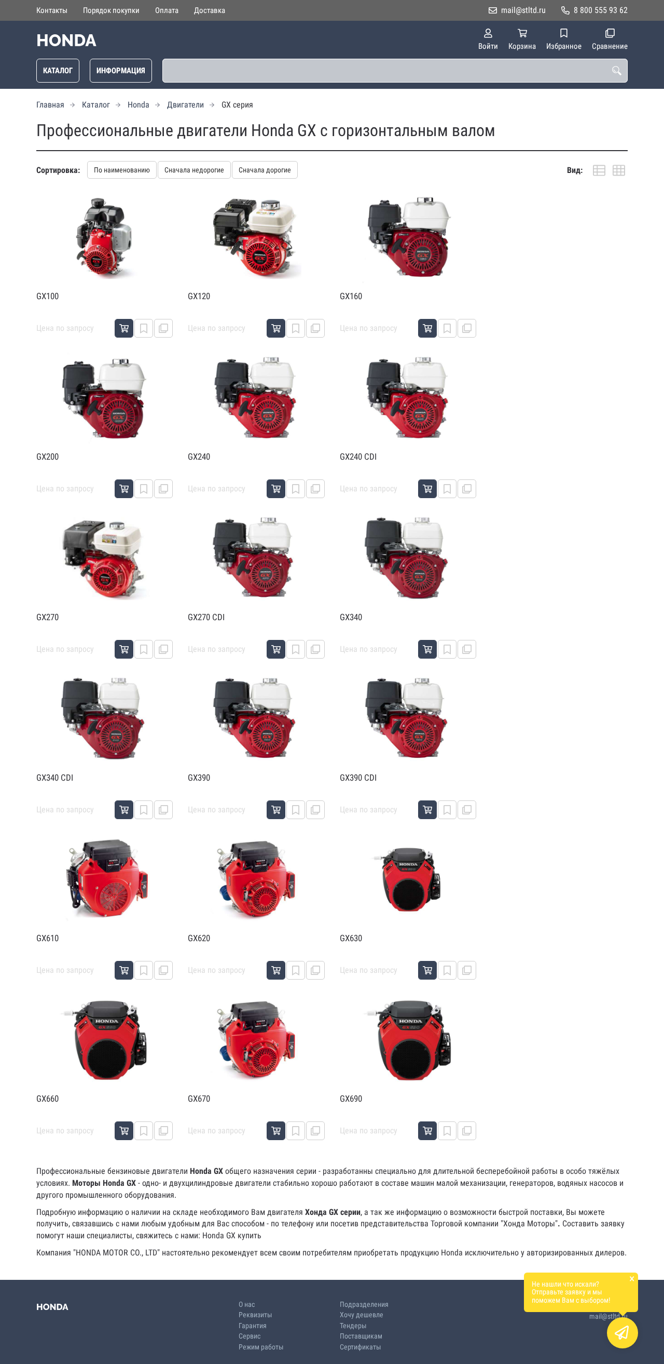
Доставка (209, 10)
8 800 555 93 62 (601, 10)
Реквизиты (255, 1315)
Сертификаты (360, 1347)
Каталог (58, 70)
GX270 (47, 617)
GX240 (199, 456)
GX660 (47, 1098)
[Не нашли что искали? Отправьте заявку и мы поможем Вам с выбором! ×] (622, 1332)
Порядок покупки (111, 10)
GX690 (351, 1098)
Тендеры (353, 1326)
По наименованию (122, 170)
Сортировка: (58, 170)
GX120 (199, 296)
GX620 (199, 938)
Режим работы (261, 1347)
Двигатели (185, 105)
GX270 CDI (206, 617)
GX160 (351, 296)
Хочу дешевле (361, 1315)
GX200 (47, 456)
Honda (138, 105)
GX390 (199, 777)
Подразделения (364, 1304)
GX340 (351, 617)
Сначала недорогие (194, 170)
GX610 (47, 938)
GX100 (47, 296)
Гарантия (253, 1326)
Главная (50, 105)
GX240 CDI (358, 456)
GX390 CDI (358, 777)
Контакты (51, 10)
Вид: (575, 170)
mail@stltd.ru (523, 10)
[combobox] (395, 71)
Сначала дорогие (265, 170)
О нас (247, 1304)
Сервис (249, 1336)
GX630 (351, 938)
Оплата (166, 10)
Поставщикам (361, 1336)
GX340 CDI (54, 777)
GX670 (199, 1098)
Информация (120, 70)
